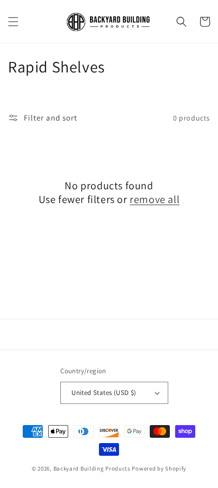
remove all (154, 199)
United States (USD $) (103, 392)
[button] (13, 21)
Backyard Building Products (92, 468)
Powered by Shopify (159, 468)
